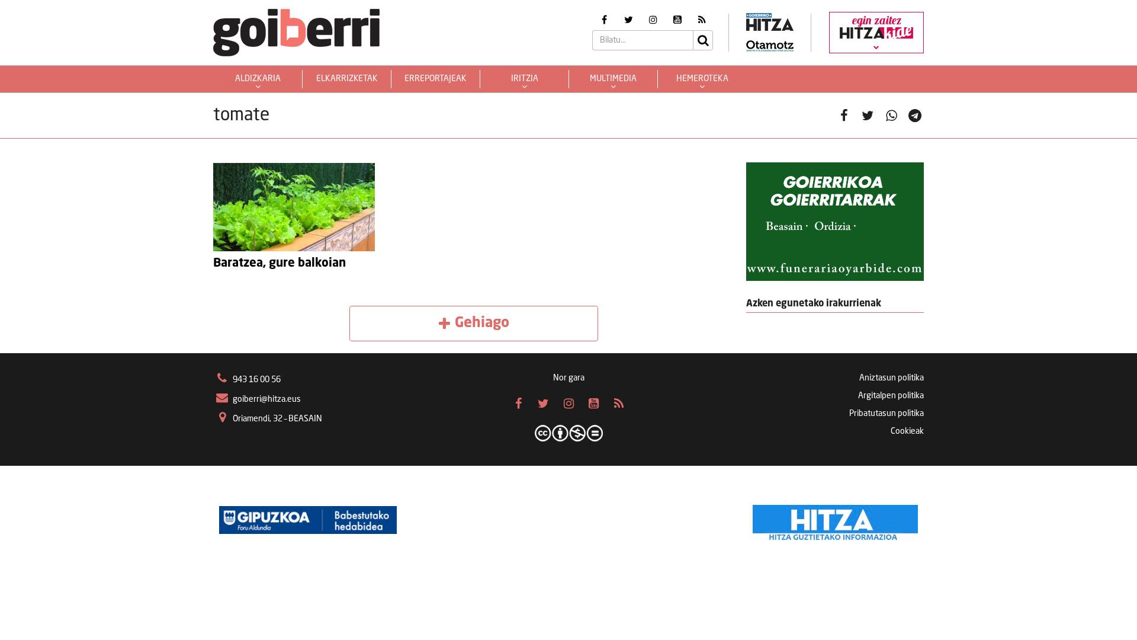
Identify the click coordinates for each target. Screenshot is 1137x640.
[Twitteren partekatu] (867, 115)
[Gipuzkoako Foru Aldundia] (308, 519)
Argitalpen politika (891, 396)
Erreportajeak (435, 79)
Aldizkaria (258, 79)
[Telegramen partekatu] (915, 115)
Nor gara (568, 378)
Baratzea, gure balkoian (279, 264)
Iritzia (524, 79)
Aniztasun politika (891, 378)
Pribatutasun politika (886, 413)
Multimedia (613, 79)
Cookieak (907, 431)
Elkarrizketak (347, 79)
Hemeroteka (702, 79)
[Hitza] (835, 519)
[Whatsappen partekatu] (891, 115)
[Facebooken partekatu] (844, 115)
